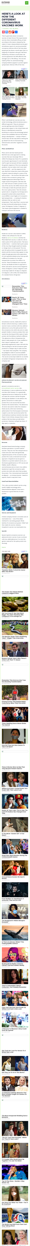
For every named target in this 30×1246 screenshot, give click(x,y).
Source (4, 547)
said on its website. (12, 238)
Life (11, 28)
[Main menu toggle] (26, 3)
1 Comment (5, 28)
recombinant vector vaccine (10, 388)
